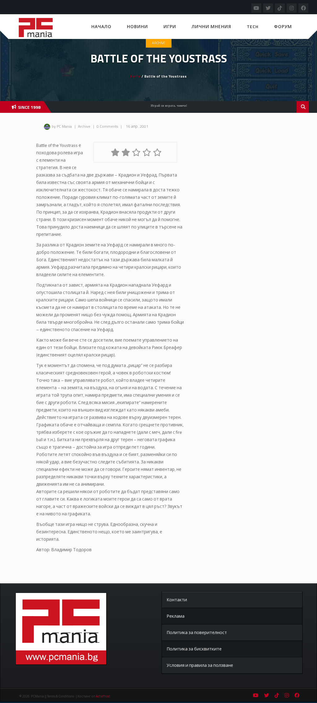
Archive (158, 42)
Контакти (177, 599)
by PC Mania (62, 126)
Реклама (176, 616)
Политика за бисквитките (194, 648)
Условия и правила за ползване (200, 665)
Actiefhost (103, 696)
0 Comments (107, 126)
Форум (283, 26)
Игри (169, 26)
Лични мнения (211, 26)
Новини (137, 26)
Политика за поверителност (197, 632)
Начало (101, 26)
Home (135, 76)
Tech (252, 26)
